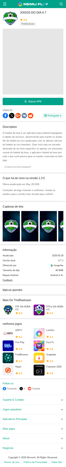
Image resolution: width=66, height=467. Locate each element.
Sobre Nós (56, 462)
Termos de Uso (11, 462)
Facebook (12, 388)
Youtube (36, 388)
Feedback (8, 280)
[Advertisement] (33, 61)
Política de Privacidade (35, 462)
